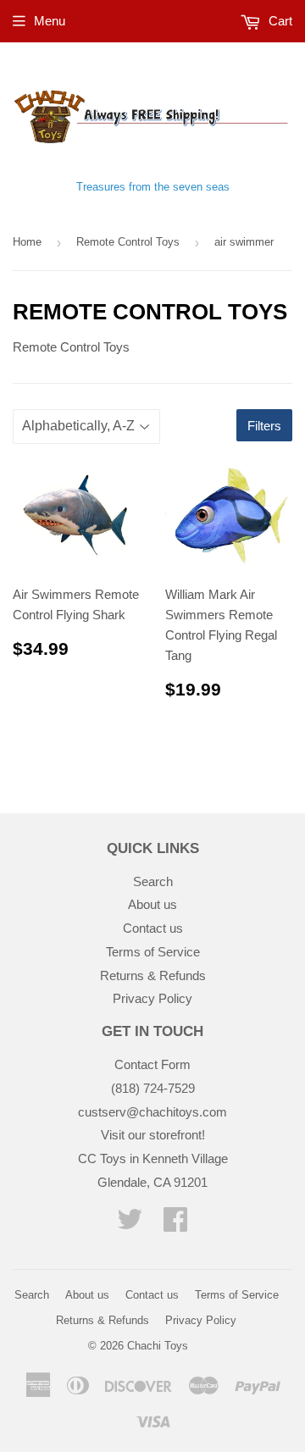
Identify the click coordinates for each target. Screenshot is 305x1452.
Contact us (153, 928)
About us (152, 904)
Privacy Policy (152, 998)
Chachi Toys (157, 1345)
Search (153, 881)
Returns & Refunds (153, 975)
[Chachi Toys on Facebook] (175, 1224)
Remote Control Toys (128, 242)
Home (27, 242)
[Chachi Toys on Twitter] (129, 1224)
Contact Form (152, 1064)
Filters (264, 425)
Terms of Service (153, 952)
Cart (278, 21)
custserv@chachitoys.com (152, 1112)
